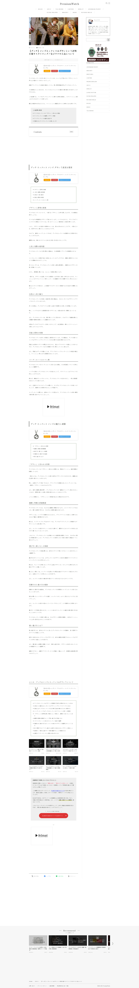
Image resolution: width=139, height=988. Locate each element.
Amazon (47, 71)
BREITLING (90, 74)
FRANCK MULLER (92, 81)
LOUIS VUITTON (91, 92)
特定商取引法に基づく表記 (62, 985)
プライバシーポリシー (42, 985)
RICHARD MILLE (86, 12)
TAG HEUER (59, 9)
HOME (31, 981)
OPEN (71, 131)
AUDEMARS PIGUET (94, 9)
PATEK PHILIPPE (52, 12)
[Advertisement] (53, 149)
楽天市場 (54, 71)
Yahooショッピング (64, 71)
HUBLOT (81, 9)
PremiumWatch (69, 3)
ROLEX (40, 9)
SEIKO (75, 12)
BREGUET (65, 12)
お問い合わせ (32, 985)
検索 (108, 40)
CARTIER (71, 9)
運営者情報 (52, 985)
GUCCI (49, 9)
